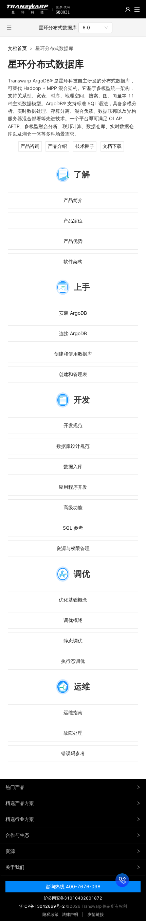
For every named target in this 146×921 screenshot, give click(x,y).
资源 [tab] (10, 851)
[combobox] (95, 27)
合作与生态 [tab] (17, 835)
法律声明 (70, 914)
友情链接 (96, 914)
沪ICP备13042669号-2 (42, 906)
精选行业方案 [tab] (19, 819)
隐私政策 (50, 914)
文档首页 (17, 48)
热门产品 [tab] (14, 787)
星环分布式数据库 (58, 27)
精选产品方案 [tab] (19, 803)
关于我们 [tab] (14, 867)
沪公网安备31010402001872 (73, 898)
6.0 (86, 27)
